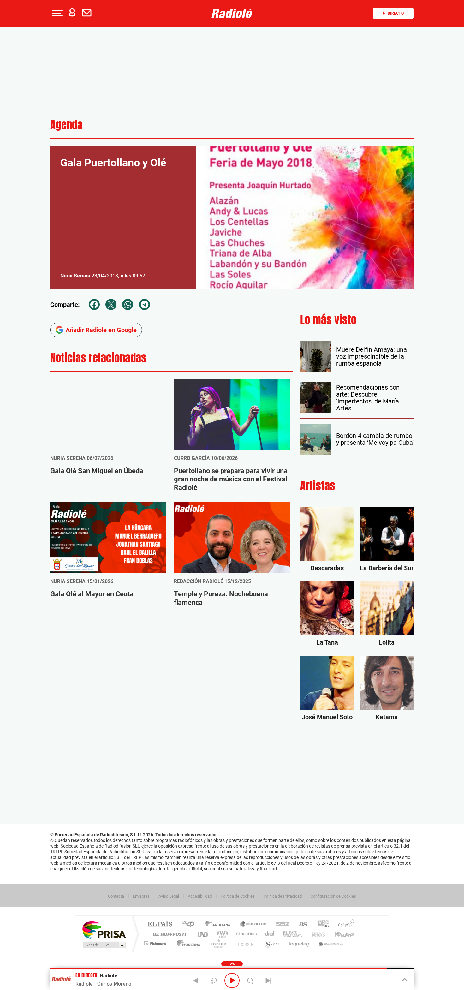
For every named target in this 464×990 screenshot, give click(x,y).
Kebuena (339, 934)
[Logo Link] (232, 13)
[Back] (195, 980)
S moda (271, 943)
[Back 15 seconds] (213, 980)
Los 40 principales (190, 924)
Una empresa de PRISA (104, 930)
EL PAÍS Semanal (292, 934)
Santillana (219, 924)
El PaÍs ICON (245, 943)
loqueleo (299, 943)
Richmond (156, 943)
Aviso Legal (168, 896)
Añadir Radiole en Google (101, 330)
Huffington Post (168, 934)
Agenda (66, 124)
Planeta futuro (316, 934)
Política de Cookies (238, 896)
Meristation (330, 943)
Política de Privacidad (283, 896)
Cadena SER (280, 924)
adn (321, 924)
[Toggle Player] (404, 979)
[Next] (268, 980)
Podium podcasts (218, 943)
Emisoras (141, 896)
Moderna (187, 943)
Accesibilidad (200, 896)
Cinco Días (245, 934)
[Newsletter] (88, 13)
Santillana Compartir (253, 924)
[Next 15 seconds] (250, 980)
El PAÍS (159, 924)
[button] (56, 13)
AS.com (300, 924)
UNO (203, 934)
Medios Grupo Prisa (103, 945)
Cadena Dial (269, 934)
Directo (396, 13)
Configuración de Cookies (333, 896)
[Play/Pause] (232, 980)
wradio (221, 934)
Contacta (116, 896)
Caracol (344, 924)
